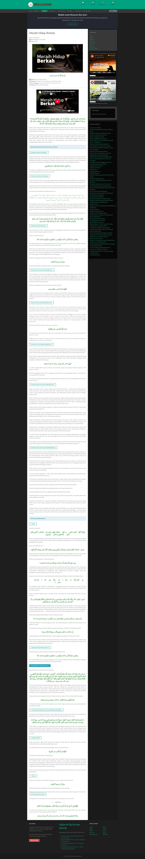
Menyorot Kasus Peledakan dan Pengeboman (101, 215)
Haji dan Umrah (93, 834)
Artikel (91, 830)
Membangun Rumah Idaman (97, 195)
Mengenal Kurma (94, 204)
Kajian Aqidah (73, 24)
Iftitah (91, 38)
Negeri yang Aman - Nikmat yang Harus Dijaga (101, 224)
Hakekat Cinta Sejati (95, 167)
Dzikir (104, 830)
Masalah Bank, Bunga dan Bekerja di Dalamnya (101, 193)
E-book (104, 829)
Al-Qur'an (92, 41)
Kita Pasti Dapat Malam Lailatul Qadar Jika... (101, 186)
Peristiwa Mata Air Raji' (95, 231)
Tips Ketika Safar (94, 253)
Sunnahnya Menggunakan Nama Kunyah (100, 247)
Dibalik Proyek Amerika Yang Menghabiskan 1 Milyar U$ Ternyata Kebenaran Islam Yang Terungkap (101, 158)
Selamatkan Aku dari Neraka (102, 103)
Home (91, 36)
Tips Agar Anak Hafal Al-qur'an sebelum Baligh (101, 251)
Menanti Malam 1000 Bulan (96, 196)
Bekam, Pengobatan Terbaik (97, 137)
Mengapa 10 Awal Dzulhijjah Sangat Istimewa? (101, 200)
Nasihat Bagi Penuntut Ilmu (97, 222)
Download (92, 47)
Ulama (104, 827)
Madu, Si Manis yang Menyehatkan (98, 191)
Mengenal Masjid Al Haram (96, 211)
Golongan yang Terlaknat (96, 166)
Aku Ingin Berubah (100, 77)
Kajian (104, 832)
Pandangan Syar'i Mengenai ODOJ (98, 226)
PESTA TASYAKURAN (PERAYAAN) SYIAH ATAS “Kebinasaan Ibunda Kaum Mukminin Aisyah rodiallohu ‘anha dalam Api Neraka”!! (101, 234)
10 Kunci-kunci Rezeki (95, 127)
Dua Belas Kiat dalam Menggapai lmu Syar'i (100, 162)
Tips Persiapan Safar (95, 255)
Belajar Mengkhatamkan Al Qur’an (98, 138)
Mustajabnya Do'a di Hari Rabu (97, 220)
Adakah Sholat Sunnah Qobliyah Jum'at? (100, 133)
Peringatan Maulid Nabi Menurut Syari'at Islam (101, 229)
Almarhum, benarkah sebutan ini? (98, 135)
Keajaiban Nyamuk (94, 173)
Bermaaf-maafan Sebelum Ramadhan (99, 144)
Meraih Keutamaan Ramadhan (97, 218)
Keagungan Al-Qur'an (95, 171)
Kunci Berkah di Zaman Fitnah (38, 794)
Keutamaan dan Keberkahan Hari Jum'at (100, 184)
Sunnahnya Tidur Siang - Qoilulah (98, 249)
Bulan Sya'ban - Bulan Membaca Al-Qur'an (100, 153)
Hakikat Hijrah (93, 169)
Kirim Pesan (35, 840)
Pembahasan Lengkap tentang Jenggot (100, 227)
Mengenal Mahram (94, 209)
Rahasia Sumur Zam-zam (96, 238)
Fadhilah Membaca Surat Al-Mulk (98, 164)
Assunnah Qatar (94, 48)
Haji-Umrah (93, 43)
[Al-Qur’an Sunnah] (40, 4)
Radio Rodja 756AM (93, 77)
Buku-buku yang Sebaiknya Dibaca (98, 151)
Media (91, 45)
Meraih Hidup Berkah (95, 216)
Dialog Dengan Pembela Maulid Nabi (99, 155)
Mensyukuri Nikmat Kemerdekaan (98, 213)
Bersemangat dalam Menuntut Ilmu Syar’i (100, 146)
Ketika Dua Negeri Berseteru (97, 178)
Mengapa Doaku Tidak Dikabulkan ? (99, 202)
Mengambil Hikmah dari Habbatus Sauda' (100, 198)
